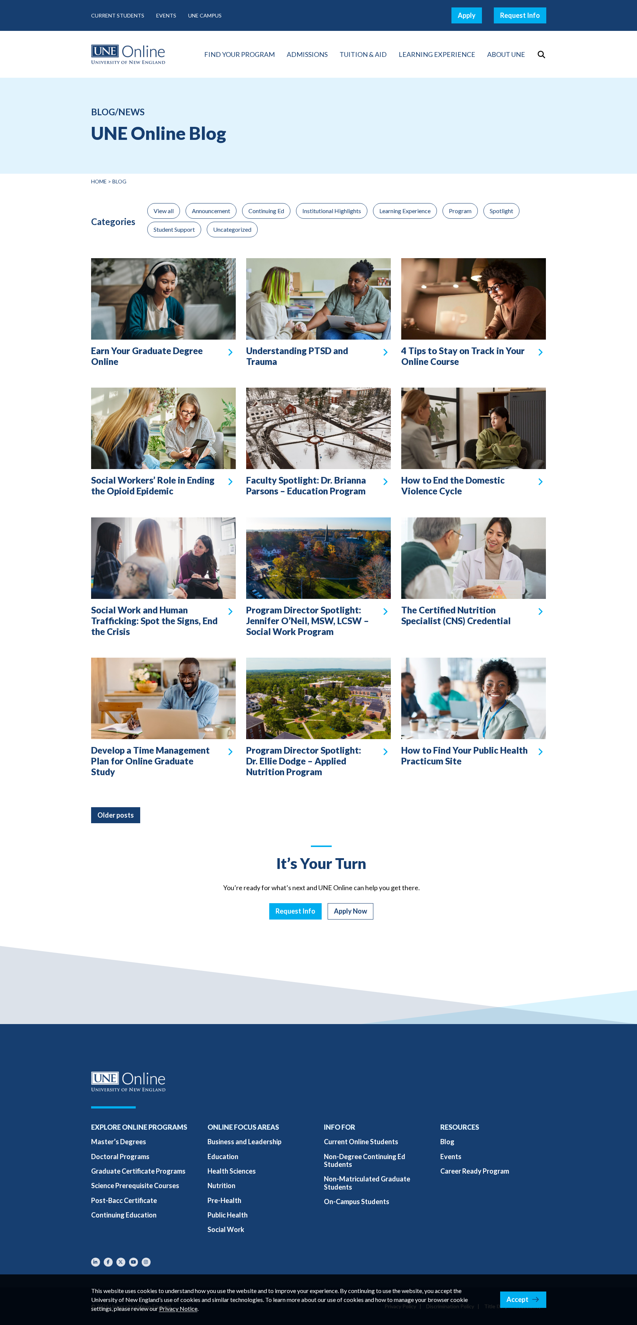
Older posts (115, 815)
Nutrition (221, 1185)
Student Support (174, 229)
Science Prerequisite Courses (135, 1185)
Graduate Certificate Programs (138, 1171)
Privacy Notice (178, 1308)
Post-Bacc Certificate (124, 1200)
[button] (541, 54)
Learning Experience (437, 54)
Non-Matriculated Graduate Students (367, 1183)
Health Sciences (231, 1171)
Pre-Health (224, 1200)
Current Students (117, 15)
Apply (467, 15)
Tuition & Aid (363, 54)
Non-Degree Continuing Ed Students (364, 1160)
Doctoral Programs (120, 1156)
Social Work (225, 1229)
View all (164, 210)
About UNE (506, 54)
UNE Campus (205, 15)
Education (222, 1156)
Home (99, 181)
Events (166, 15)
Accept (517, 1299)
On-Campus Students (356, 1201)
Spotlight (501, 210)
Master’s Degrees (118, 1142)
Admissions (307, 54)
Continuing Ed (266, 210)
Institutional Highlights (331, 210)
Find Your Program (239, 54)
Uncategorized (232, 229)
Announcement (211, 210)
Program (460, 210)
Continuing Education (124, 1215)
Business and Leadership (244, 1142)
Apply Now (350, 911)
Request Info (520, 15)
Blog (447, 1142)
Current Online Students (361, 1142)
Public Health (227, 1215)
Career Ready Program (474, 1171)
